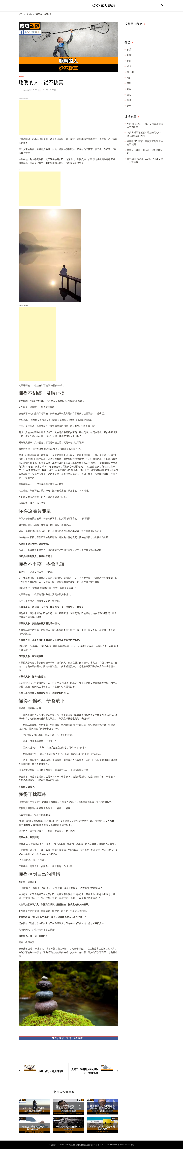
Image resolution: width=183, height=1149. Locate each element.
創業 (129, 49)
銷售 (129, 105)
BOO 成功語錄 (104, 5)
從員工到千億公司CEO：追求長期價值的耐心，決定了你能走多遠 (68, 1108)
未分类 (21, 77)
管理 (129, 83)
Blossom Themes (109, 1144)
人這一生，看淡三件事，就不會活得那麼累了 (34, 1109)
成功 (129, 66)
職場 (129, 89)
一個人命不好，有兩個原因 (68, 1128)
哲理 (129, 60)
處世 (129, 94)
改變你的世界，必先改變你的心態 (102, 1128)
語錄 (129, 100)
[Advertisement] (40, 117)
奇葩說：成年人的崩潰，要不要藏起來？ (34, 1128)
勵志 (129, 55)
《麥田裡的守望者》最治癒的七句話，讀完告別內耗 (144, 134)
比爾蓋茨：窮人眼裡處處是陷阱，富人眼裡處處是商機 (102, 1108)
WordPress (125, 1144)
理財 (129, 77)
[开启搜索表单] (162, 5)
